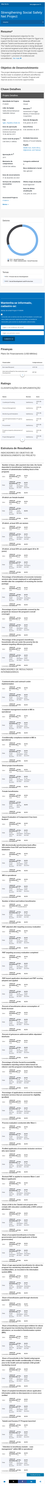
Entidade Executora (30, 138)
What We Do (5, 4)
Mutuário (27, 108)
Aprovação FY (8, 154)
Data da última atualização (28, 189)
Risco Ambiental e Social (32, 168)
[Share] (22, 1481)
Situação (26, 101)
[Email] (4, 1481)
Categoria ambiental (31, 161)
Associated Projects (10, 198)
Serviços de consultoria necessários (11, 183)
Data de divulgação (30, 120)
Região (25, 145)
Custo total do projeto (12, 138)
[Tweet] (13, 1481)
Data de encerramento (11, 175)
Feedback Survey (35, 1475)
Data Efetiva (28, 127)
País (4, 120)
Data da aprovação (10, 127)
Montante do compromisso (8, 162)
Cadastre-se (8, 339)
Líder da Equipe (8, 108)
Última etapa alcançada (32, 182)
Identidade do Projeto (11, 101)
